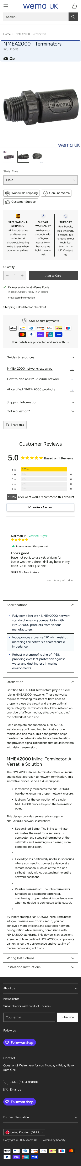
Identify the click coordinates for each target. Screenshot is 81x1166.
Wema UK (32, 1139)
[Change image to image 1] (9, 157)
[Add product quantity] (22, 275)
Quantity (9, 267)
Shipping (9, 307)
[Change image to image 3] (37, 157)
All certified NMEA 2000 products (40, 389)
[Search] (73, 16)
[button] (70, 580)
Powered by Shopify (53, 1139)
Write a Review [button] (42, 507)
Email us (15, 1089)
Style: (10, 171)
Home (7, 34)
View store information (21, 297)
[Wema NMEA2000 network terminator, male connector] (40, 107)
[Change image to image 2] (23, 157)
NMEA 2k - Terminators (25, 572)
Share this (17, 425)
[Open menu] (5, 6)
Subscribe (67, 1017)
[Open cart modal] (74, 6)
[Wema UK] (40, 6)
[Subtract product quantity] (7, 275)
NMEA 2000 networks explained (40, 368)
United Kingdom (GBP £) (25, 1132)
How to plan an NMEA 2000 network (40, 379)
